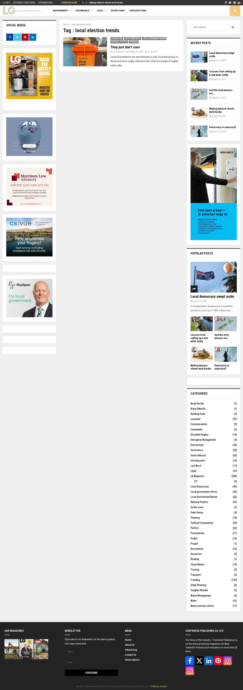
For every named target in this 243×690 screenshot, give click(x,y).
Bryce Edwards (198, 408)
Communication (199, 424)
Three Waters (197, 564)
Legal (100, 10)
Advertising (131, 649)
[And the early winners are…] (199, 94)
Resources (196, 554)
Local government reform (204, 491)
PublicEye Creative (159, 686)
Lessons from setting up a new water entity (199, 338)
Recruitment (197, 548)
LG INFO (6, 2)
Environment (60, 10)
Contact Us (130, 654)
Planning (195, 517)
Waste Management (201, 595)
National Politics (119, 42)
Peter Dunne (197, 512)
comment (195, 419)
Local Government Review (154, 38)
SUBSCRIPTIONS (137, 10)
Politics (195, 528)
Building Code (198, 413)
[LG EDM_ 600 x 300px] (214, 239)
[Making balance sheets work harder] (199, 112)
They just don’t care (125, 47)
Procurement (197, 533)
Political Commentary (202, 522)
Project (194, 543)
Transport (196, 574)
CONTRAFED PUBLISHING (24, 2)
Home (128, 639)
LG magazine (119, 52)
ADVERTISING (118, 10)
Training (195, 569)
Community (196, 429)
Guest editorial (198, 455)
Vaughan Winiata (199, 590)
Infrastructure (198, 460)
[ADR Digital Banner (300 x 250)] (29, 155)
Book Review (197, 403)
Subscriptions (132, 659)
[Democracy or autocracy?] (199, 131)
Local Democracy (132, 38)
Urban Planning (198, 585)
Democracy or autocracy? (222, 127)
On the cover (197, 507)
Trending (134, 42)
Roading (195, 559)
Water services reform (202, 605)
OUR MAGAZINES (45, 2)
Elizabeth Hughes (199, 434)
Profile (194, 538)
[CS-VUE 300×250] (29, 255)
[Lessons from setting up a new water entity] (199, 75)
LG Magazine (116, 38)
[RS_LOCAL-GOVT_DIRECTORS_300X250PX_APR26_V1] (29, 316)
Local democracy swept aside (212, 296)
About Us (129, 644)
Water (194, 600)
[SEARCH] (233, 27)
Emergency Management (203, 439)
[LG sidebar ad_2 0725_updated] (29, 205)
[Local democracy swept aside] (199, 57)
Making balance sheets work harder (106, 2)
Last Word (196, 465)
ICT (196, 481)
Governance (82, 10)
